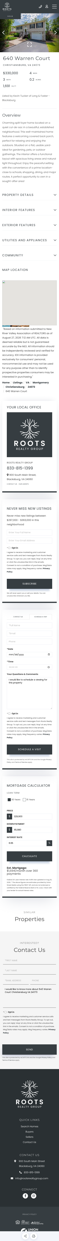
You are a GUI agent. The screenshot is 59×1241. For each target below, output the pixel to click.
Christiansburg (15, 387)
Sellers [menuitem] (29, 1137)
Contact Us (12, 484)
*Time (10, 661)
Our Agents (24, 484)
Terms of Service (21, 762)
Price (10, 810)
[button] (5, 32)
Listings (18, 382)
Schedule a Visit (40, 617)
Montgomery (41, 382)
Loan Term (13, 792)
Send (29, 1049)
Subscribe (30, 583)
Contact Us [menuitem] (29, 1142)
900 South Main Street (32, 1163)
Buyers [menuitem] (29, 1131)
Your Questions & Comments (22, 674)
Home (6, 382)
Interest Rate (14, 837)
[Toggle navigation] (54, 6)
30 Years (15, 799)
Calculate (29, 856)
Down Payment (16, 823)
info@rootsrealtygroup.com (31, 1178)
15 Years (30, 799)
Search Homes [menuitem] (29, 1126)
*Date (10, 649)
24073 (31, 387)
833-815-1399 (40, 6)
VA (27, 382)
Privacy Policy (47, 1057)
